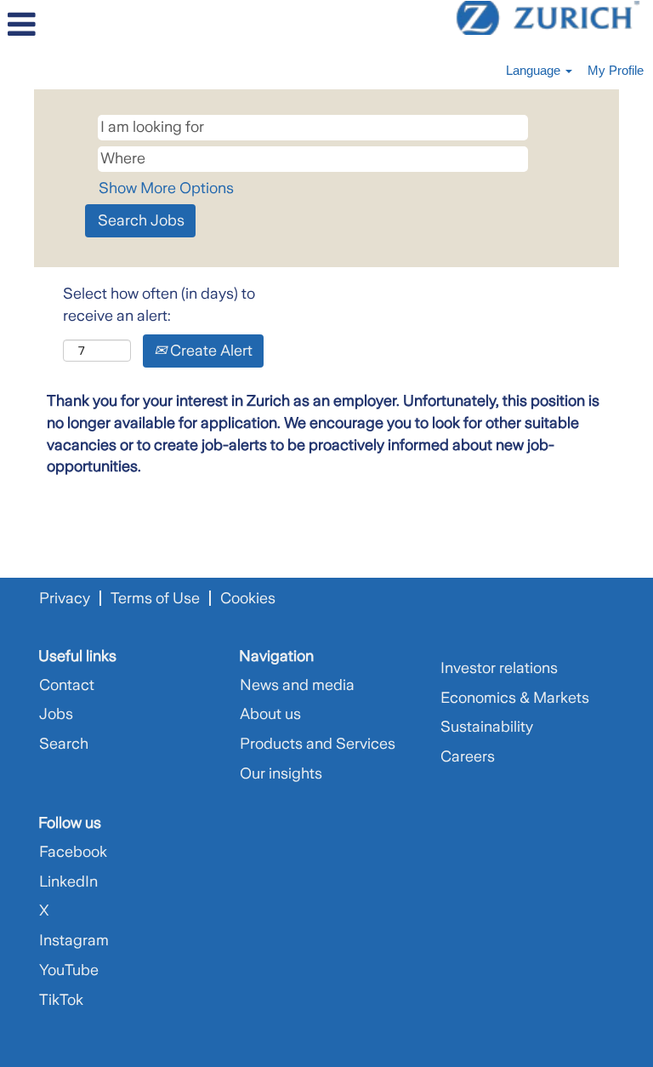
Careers (467, 756)
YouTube (69, 970)
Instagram (74, 940)
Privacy (64, 598)
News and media (297, 684)
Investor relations (499, 667)
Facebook (73, 851)
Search (63, 743)
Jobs (56, 713)
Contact (66, 684)
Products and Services (317, 743)
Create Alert (210, 350)
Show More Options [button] (166, 188)
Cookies (247, 598)
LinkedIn (68, 881)
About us (270, 713)
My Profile (616, 70)
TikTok (61, 999)
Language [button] (535, 70)
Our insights (281, 773)
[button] (109, 25)
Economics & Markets (514, 697)
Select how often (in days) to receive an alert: (159, 304)
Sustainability (486, 726)
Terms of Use (155, 598)
